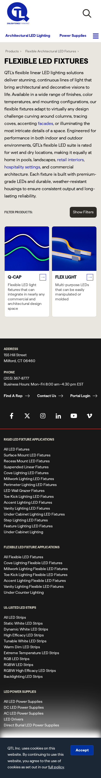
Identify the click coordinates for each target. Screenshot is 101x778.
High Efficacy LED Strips (24, 635)
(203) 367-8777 (16, 378)
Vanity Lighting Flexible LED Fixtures (34, 586)
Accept (82, 750)
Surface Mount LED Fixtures (27, 455)
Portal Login (80, 396)
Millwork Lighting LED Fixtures (29, 479)
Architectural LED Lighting (27, 35)
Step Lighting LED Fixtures (26, 520)
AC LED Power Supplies (23, 713)
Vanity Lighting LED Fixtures (27, 508)
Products (12, 51)
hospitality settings (22, 167)
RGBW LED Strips (18, 664)
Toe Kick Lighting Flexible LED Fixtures (35, 574)
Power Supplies (73, 35)
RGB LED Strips (16, 659)
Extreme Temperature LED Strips (31, 653)
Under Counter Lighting (24, 592)
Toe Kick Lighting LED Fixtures (29, 496)
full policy (56, 767)
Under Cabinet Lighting (23, 532)
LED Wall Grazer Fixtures (24, 490)
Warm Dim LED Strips (22, 647)
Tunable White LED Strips (25, 641)
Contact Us (46, 396)
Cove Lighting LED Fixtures (26, 473)
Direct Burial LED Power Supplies (31, 725)
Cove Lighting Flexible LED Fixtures (33, 563)
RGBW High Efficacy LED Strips (30, 670)
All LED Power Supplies (23, 701)
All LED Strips (15, 617)
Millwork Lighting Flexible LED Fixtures (36, 569)
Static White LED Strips (23, 623)
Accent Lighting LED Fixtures (28, 502)
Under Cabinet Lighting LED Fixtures (34, 514)
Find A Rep (13, 396)
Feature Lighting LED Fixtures (28, 526)
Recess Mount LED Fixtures (27, 461)
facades (45, 123)
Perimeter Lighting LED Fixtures (30, 484)
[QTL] (18, 13)
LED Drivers (13, 719)
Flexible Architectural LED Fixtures (50, 51)
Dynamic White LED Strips (26, 629)
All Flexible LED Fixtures (23, 557)
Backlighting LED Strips (23, 676)
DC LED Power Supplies (24, 707)
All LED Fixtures (16, 449)
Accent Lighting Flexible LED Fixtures (35, 580)
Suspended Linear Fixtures (26, 467)
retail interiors (70, 159)
